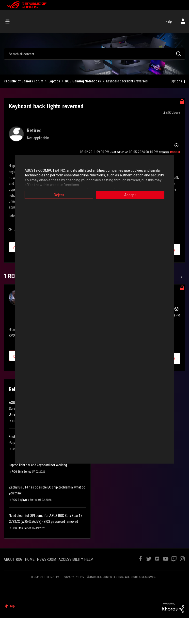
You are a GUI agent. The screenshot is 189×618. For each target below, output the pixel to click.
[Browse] (10, 21)
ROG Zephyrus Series (24, 500)
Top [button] (12, 606)
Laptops (54, 81)
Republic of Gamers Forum (23, 81)
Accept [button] (130, 195)
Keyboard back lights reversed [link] (127, 81)
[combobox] (94, 54)
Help (169, 21)
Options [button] (176, 81)
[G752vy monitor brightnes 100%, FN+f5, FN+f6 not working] (181, 277)
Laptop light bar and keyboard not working (38, 465)
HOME (29, 559)
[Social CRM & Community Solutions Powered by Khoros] (173, 608)
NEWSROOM (46, 559)
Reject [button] (59, 195)
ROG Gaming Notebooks (83, 81)
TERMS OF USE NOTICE (45, 577)
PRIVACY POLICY (73, 577)
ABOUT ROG (13, 559)
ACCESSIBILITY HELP (76, 559)
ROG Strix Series (21, 471)
